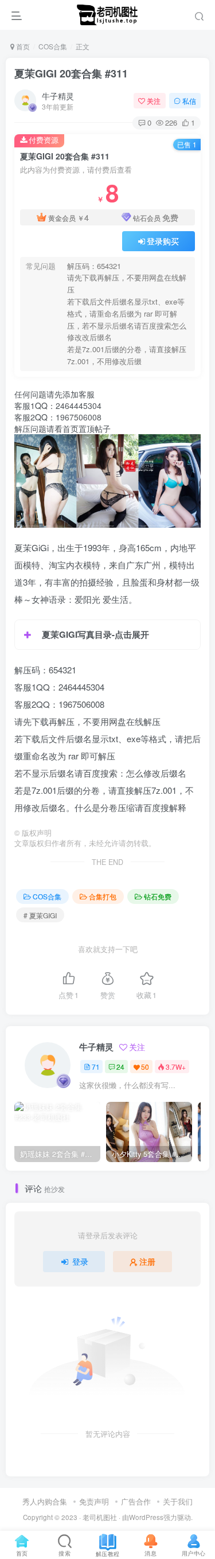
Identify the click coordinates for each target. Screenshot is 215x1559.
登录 (80, 1261)
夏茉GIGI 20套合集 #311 (71, 73)
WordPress (146, 1517)
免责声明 (94, 1501)
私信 (189, 101)
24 (120, 1066)
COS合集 (52, 46)
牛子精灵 (58, 96)
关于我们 (178, 1501)
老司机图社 (100, 1517)
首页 (22, 46)
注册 (147, 1261)
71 (96, 1066)
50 (145, 1066)
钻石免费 (157, 896)
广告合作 (136, 1501)
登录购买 (163, 241)
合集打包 (102, 896)
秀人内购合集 (44, 1501)
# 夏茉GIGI (40, 915)
